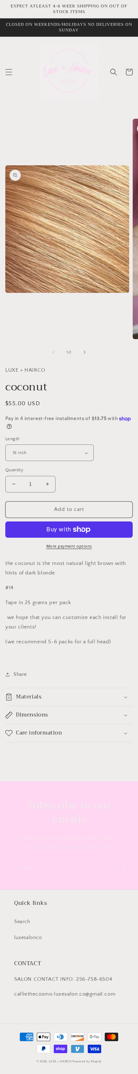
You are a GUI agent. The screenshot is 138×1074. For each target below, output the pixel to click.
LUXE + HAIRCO (60, 1061)
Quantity (14, 469)
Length (12, 438)
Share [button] (20, 674)
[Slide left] (53, 352)
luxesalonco (28, 937)
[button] (9, 72)
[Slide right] (84, 352)
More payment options (69, 546)
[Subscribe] (115, 867)
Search (22, 922)
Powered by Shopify (87, 1061)
